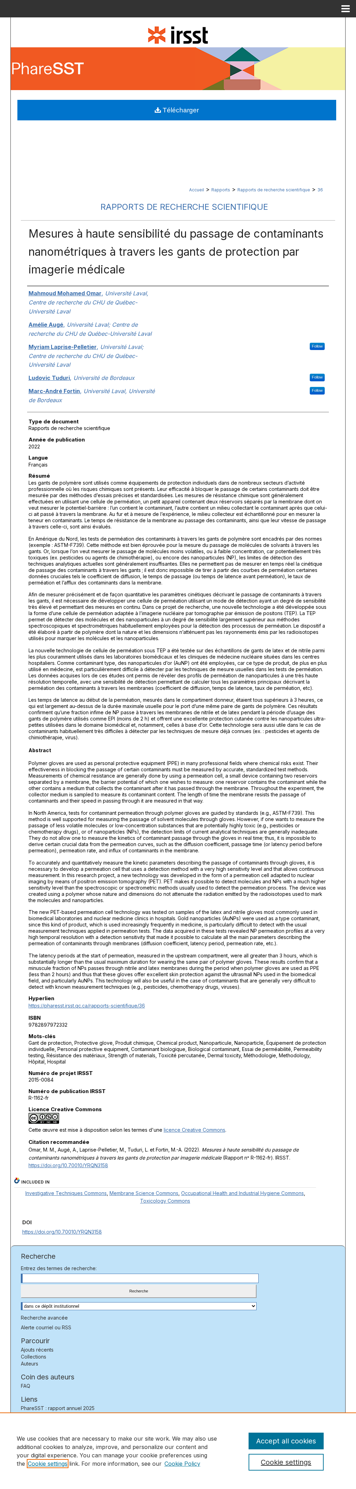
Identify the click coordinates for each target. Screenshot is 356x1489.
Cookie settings (47, 1463)
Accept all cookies (286, 1441)
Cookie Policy (182, 1463)
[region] (178, 1450)
